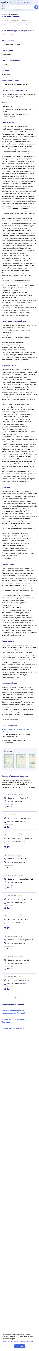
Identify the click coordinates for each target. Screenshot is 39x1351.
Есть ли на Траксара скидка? (14, 1028)
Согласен (19, 1346)
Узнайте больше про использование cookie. (18, 1341)
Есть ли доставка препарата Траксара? (14, 1020)
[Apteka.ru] (6, 2)
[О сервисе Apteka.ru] (37, 2)
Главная (4, 14)
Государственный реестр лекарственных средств (17, 730)
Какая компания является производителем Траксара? (13, 1011)
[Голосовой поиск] (32, 7)
